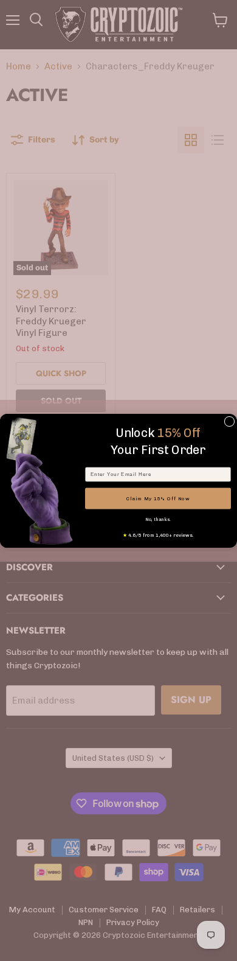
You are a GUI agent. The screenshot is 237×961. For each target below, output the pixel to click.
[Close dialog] (229, 421)
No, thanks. (158, 519)
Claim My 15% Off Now (158, 498)
